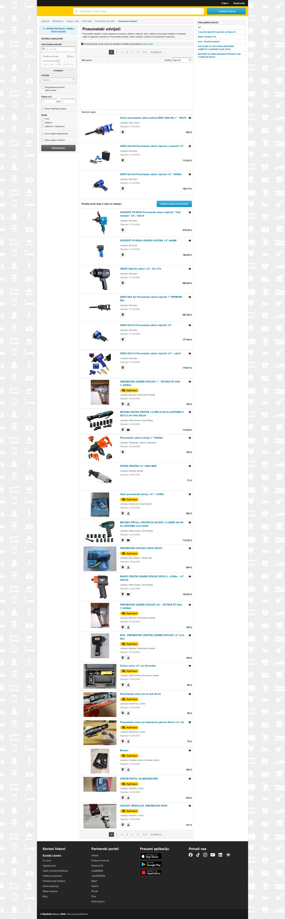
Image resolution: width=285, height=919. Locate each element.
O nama (47, 860)
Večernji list (97, 865)
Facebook (191, 855)
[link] (122, 132)
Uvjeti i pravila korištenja (55, 870)
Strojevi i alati (73, 21)
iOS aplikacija (151, 856)
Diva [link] (93, 896)
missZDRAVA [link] (98, 875)
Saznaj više (147, 43)
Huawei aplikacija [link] (151, 872)
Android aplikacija (151, 864)
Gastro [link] (94, 886)
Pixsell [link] (94, 891)
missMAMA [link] (97, 870)
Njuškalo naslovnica (54, 11)
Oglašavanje (49, 865)
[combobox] (138, 11)
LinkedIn (220, 855)
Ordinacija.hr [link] (98, 901)
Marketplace (57, 21)
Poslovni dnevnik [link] (100, 860)
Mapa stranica (50, 891)
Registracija (239, 3)
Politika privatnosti (52, 875)
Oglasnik (45, 21)
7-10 (144, 52)
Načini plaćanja (51, 886)
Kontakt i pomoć (52, 855)
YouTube (212, 855)
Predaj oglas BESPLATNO (174, 203)
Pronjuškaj (58, 148)
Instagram (205, 855)
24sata (94, 855)
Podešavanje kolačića (54, 881)
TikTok (198, 855)
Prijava (225, 3)
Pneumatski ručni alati (105, 21)
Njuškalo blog (228, 855)
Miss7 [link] (94, 881)
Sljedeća (157, 52)
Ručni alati (87, 21)
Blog (45, 896)
